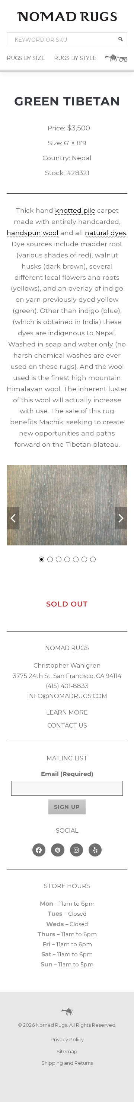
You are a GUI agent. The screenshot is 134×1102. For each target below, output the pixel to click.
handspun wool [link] (32, 233)
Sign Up (67, 807)
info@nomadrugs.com (67, 696)
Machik (51, 422)
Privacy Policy (67, 1039)
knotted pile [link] (75, 210)
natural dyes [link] (105, 233)
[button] (120, 39)
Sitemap (67, 1051)
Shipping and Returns (67, 1063)
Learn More (67, 712)
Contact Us (67, 725)
